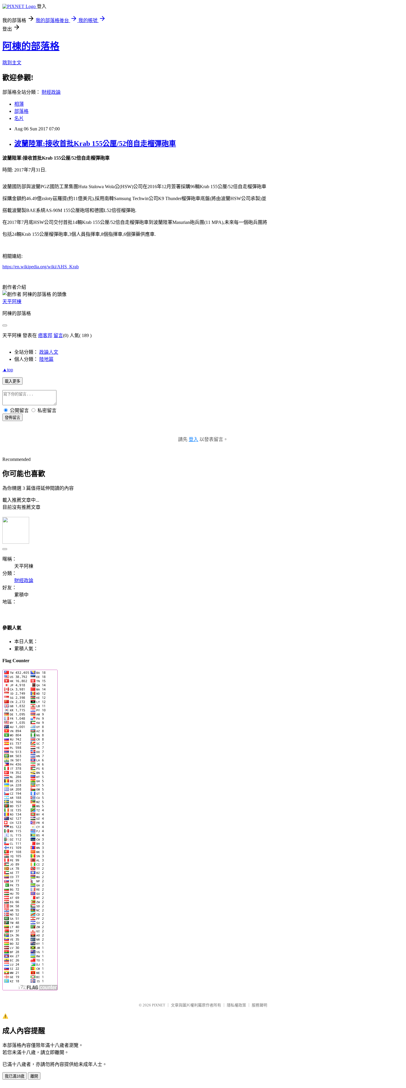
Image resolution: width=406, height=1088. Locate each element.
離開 (34, 1076)
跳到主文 (11, 62)
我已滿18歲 (14, 1076)
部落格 (21, 111)
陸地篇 (46, 359)
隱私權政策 (236, 1005)
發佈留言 (12, 417)
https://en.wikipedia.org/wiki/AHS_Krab (40, 266)
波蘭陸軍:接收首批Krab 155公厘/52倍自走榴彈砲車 (95, 143)
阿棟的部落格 (30, 46)
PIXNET (158, 1005)
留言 (58, 335)
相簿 (19, 104)
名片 (19, 118)
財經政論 (51, 92)
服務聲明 (259, 1005)
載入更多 (12, 381)
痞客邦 (45, 335)
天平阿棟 (11, 301)
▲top (7, 369)
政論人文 (48, 352)
